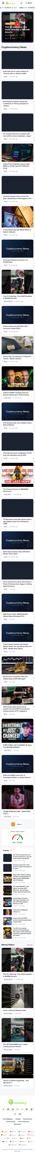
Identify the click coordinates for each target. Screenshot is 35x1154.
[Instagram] (17, 1109)
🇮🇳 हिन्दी (29, 1138)
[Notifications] (21, 3)
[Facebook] (8, 1109)
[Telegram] (27, 1109)
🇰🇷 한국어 (14, 1138)
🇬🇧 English (4, 1131)
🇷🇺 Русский (21, 1135)
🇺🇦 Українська (23, 1145)
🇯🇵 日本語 (7, 1138)
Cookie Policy (27, 1119)
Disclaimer (17, 1124)
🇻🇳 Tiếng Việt (13, 1141)
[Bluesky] (20, 1114)
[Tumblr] (15, 1114)
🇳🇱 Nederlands (12, 1145)
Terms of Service (23, 1121)
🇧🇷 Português (22, 1131)
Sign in (30, 3)
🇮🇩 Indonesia (30, 1135)
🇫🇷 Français (13, 1135)
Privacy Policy (10, 1121)
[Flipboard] (31, 1109)
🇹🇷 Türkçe (30, 1131)
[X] (3, 1109)
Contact (18, 1119)
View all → (30, 945)
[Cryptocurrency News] (10, 3)
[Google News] (13, 1109)
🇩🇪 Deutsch (4, 1135)
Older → (19, 824)
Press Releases (8, 1119)
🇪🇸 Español (13, 1131)
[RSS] (22, 1109)
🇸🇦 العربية (4, 1141)
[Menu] (3, 2)
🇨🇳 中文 (22, 1138)
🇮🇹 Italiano (22, 1141)
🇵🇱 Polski (30, 1141)
